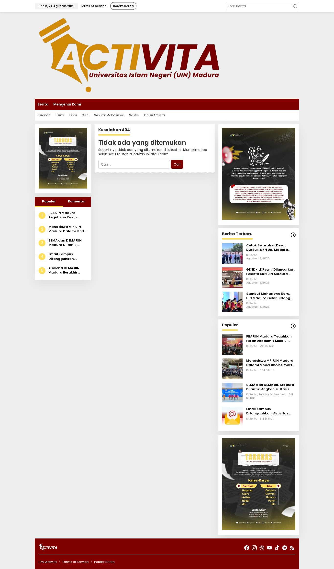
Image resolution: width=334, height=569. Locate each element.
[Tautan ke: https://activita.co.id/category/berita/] (293, 235)
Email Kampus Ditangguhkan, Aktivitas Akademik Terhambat (65, 256)
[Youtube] (269, 548)
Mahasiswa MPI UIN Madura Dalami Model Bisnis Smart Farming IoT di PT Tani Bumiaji (67, 229)
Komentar (77, 201)
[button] (295, 6)
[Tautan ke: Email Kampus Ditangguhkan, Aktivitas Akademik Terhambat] (232, 416)
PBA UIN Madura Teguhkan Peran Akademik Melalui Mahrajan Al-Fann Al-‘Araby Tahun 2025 (67, 215)
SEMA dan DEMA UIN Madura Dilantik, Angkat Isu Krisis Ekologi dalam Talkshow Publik (65, 242)
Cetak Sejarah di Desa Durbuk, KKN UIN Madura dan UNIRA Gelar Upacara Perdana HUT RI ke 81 (268, 247)
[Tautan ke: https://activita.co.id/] (293, 326)
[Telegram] (284, 548)
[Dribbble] (262, 548)
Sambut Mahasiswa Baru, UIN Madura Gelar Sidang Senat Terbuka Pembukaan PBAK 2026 (269, 296)
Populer (49, 201)
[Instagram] (254, 548)
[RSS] (292, 548)
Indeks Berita (104, 561)
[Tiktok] (277, 548)
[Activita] (129, 55)
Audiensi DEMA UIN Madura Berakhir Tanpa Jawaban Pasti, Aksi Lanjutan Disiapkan (67, 270)
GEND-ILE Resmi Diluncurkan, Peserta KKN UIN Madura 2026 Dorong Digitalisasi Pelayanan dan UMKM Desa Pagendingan (270, 271)
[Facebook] (247, 548)
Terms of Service (75, 561)
